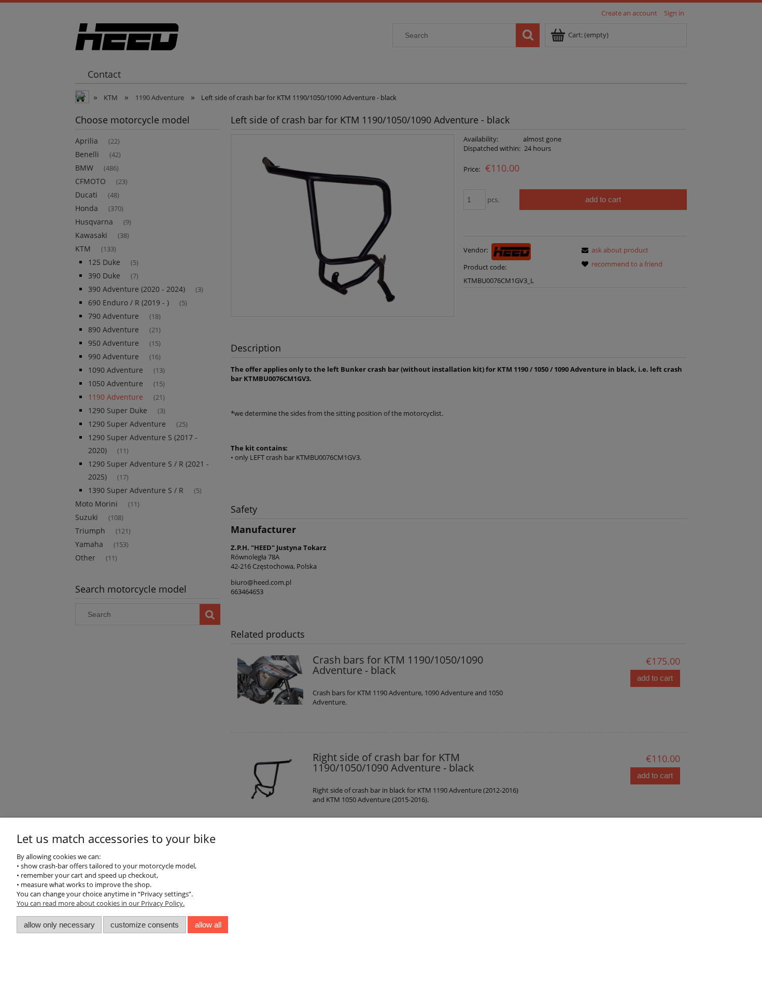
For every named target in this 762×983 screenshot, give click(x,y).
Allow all (208, 924)
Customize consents (144, 924)
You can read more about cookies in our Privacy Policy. (101, 903)
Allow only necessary (59, 924)
